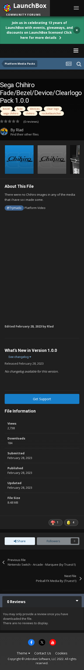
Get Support (42, 399)
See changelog (18, 357)
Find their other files (24, 134)
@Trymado (14, 208)
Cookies (61, 653)
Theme (22, 653)
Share (21, 541)
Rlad (19, 129)
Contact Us (42, 653)
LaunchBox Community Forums (35, 50)
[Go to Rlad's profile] (4, 131)
